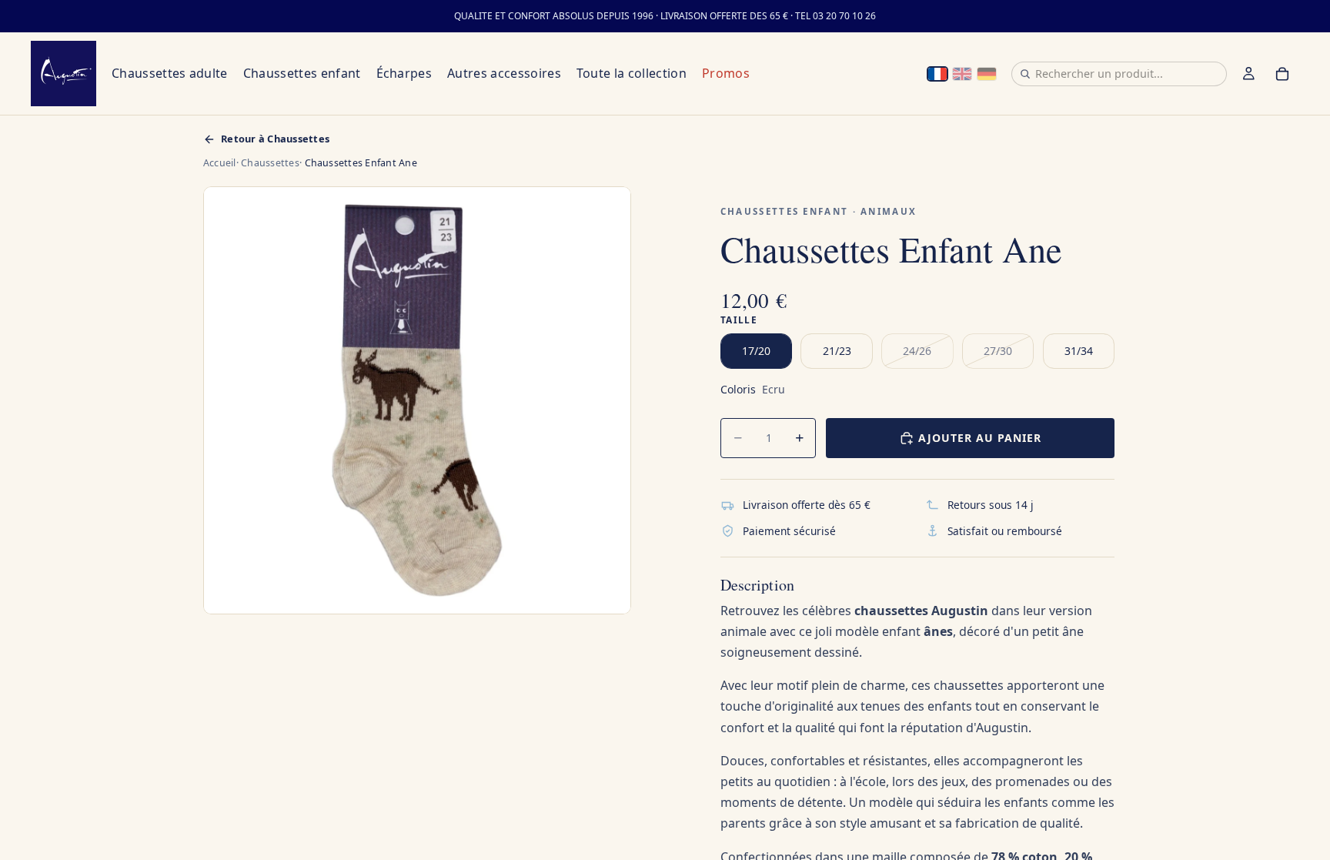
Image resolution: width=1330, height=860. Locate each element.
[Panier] (1282, 74)
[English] (962, 74)
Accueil (219, 162)
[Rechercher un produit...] (1025, 74)
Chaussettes (270, 162)
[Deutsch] (986, 74)
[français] (937, 74)
